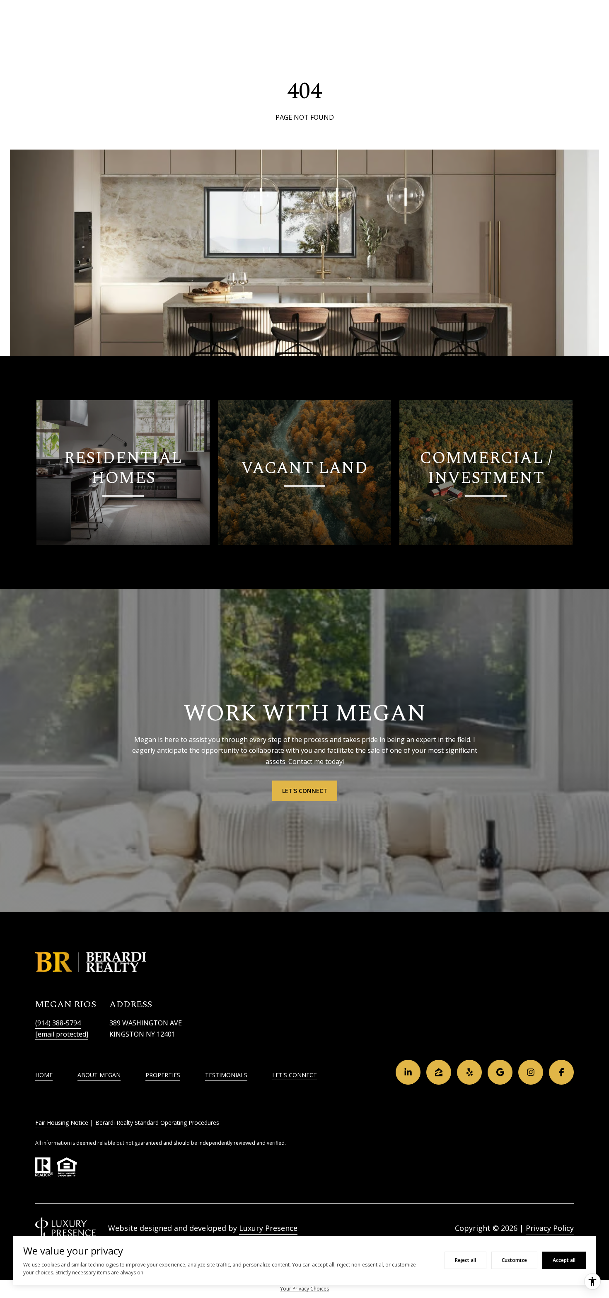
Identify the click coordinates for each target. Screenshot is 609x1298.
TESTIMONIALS (226, 1075)
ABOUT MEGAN (99, 1075)
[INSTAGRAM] (530, 1072)
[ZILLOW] (438, 1072)
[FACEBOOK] (561, 1072)
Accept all (564, 1260)
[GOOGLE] (500, 1072)
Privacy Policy (550, 1228)
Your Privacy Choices (304, 1288)
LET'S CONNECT (294, 1075)
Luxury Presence (268, 1228)
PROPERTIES (162, 1075)
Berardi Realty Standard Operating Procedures (157, 1122)
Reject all (465, 1260)
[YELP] (469, 1072)
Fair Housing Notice (61, 1122)
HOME (44, 1075)
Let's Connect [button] (304, 791)
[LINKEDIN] (408, 1072)
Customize (514, 1260)
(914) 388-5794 (58, 1022)
